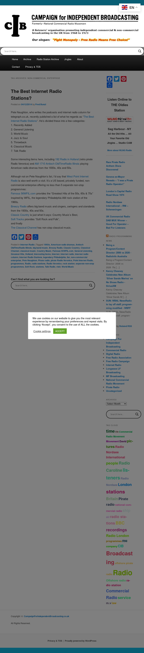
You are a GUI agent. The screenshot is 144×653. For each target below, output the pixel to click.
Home (15, 59)
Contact (16, 66)
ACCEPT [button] (60, 331)
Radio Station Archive (48, 59)
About (80, 59)
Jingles (67, 59)
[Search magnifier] (139, 51)
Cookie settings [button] (42, 331)
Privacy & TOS (33, 66)
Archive (27, 59)
